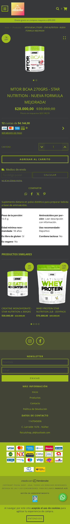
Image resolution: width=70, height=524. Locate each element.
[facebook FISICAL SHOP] (40, 341)
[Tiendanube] (35, 482)
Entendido (35, 518)
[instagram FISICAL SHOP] (30, 341)
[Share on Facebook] (31, 194)
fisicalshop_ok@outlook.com (35, 432)
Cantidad (6, 147)
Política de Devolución (35, 409)
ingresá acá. (61, 488)
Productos (17, 27)
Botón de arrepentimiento (35, 493)
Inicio (7, 27)
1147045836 (35, 421)
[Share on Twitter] (38, 194)
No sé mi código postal (12, 180)
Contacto (35, 403)
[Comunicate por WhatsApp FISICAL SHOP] (62, 497)
